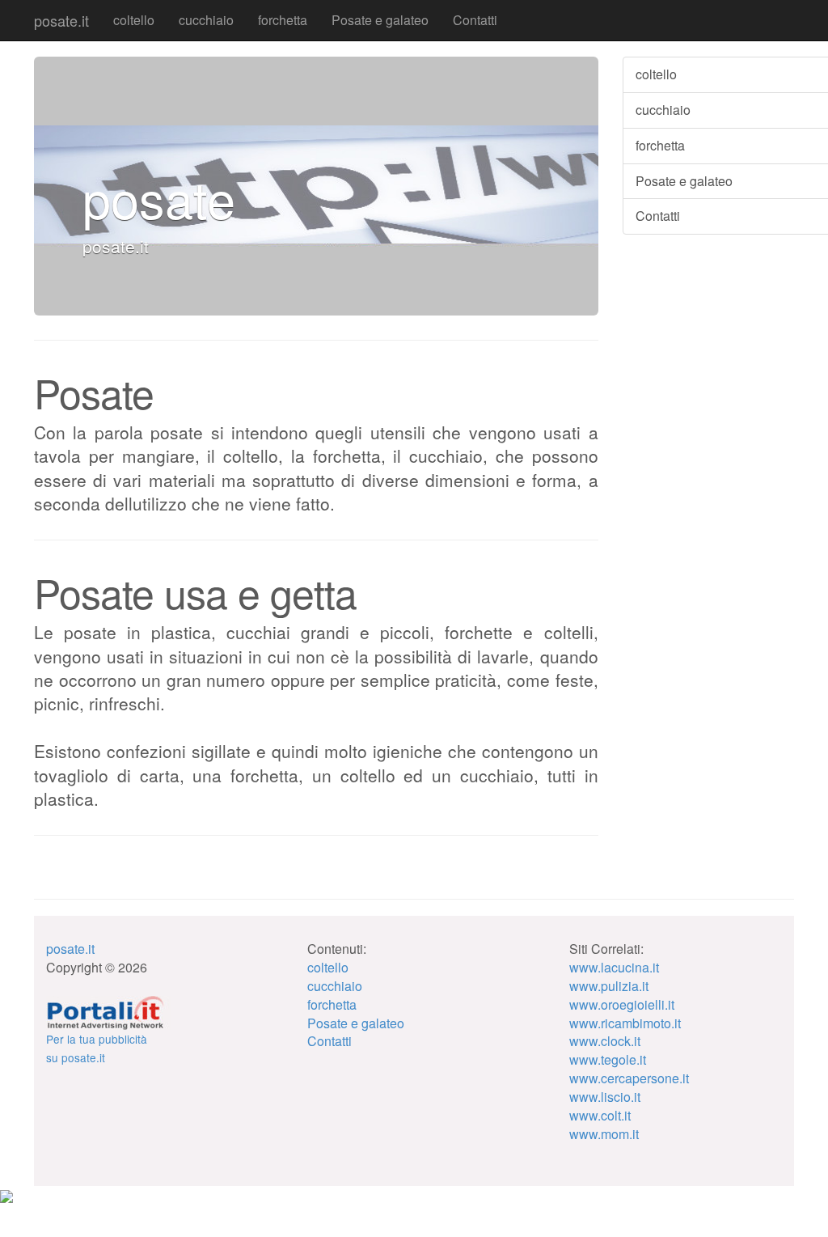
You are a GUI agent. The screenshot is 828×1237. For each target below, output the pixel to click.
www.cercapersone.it (629, 1078)
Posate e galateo (380, 20)
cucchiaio (206, 20)
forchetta (282, 20)
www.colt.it (600, 1115)
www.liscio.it (604, 1096)
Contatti (475, 20)
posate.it (61, 20)
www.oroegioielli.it (621, 1004)
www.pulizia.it (608, 985)
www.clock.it (604, 1041)
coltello (133, 20)
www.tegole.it (607, 1059)
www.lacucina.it (614, 967)
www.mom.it (604, 1134)
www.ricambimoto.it (625, 1023)
